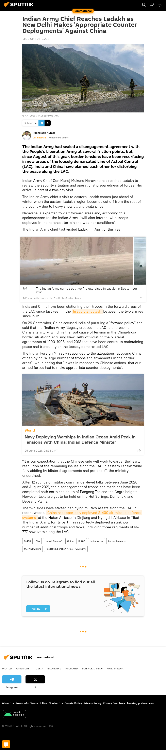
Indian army (40, 298)
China (70, 541)
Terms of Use (38, 703)
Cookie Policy (73, 703)
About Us (8, 703)
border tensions (117, 541)
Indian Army (96, 541)
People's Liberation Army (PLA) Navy (66, 548)
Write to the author (58, 137)
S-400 (27, 541)
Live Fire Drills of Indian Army (65, 298)
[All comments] (6, 744)
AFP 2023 (30, 115)
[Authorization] (144, 4)
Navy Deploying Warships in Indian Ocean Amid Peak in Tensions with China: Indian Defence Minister (80, 439)
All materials (39, 137)
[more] (141, 297)
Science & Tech (92, 668)
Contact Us (56, 703)
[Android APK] (14, 714)
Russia (38, 668)
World (30, 430)
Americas (23, 668)
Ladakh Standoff (53, 541)
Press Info (22, 703)
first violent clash (87, 311)
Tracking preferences (140, 703)
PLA (38, 541)
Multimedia (115, 668)
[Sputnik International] (20, 8)
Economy (54, 668)
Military (71, 668)
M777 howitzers (32, 548)
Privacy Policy (92, 703)
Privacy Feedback (114, 703)
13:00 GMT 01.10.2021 (36, 39)
